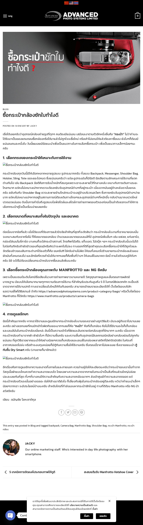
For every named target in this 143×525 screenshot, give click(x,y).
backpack (54, 425)
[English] (71, 2)
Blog (5, 109)
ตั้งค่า (95, 509)
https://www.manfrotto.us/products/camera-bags (61, 296)
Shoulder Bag (99, 425)
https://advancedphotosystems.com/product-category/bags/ (80, 291)
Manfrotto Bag (83, 425)
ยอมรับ (103, 516)
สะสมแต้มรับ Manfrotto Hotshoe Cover (109, 472)
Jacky (33, 125)
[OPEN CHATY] (10, 515)
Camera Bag (67, 425)
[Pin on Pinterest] (82, 412)
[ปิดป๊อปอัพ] (109, 501)
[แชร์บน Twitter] (68, 412)
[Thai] (76, 2)
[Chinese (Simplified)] (66, 2)
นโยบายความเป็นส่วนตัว (81, 505)
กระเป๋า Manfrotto (117, 425)
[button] (7, 15)
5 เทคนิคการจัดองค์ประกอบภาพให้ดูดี (32, 472)
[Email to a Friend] (75, 412)
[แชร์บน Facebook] (61, 412)
